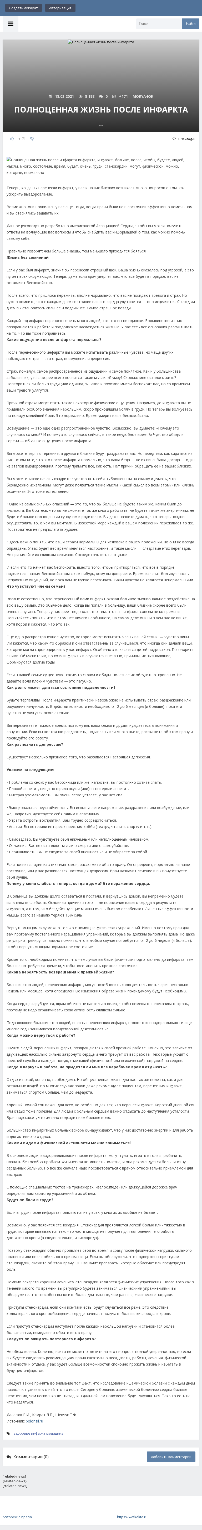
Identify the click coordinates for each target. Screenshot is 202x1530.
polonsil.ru (34, 1421)
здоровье (22, 1433)
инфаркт (38, 1433)
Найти (190, 24)
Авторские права (17, 1516)
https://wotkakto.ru (132, 1516)
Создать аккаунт (23, 8)
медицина (54, 1433)
